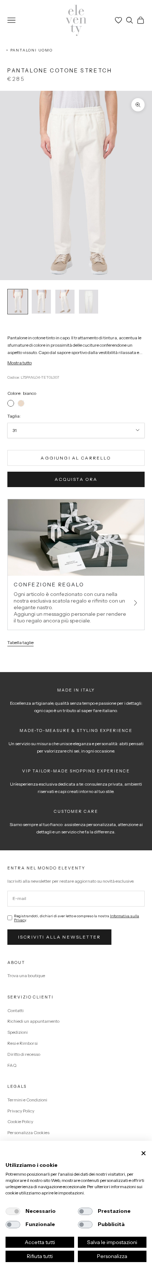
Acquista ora (76, 479)
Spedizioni (17, 1032)
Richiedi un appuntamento (33, 1021)
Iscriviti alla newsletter (59, 937)
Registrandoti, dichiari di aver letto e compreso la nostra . (76, 918)
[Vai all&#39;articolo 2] (41, 301)
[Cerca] (129, 20)
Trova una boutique (26, 975)
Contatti (15, 1010)
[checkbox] (13, 1211)
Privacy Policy (20, 1111)
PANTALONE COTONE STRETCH (59, 70)
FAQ (12, 1065)
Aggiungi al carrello (76, 458)
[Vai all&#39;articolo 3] (65, 301)
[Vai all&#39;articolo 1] (17, 301)
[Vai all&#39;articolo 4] (88, 301)
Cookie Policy (20, 1121)
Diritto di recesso (23, 1054)
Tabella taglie (20, 642)
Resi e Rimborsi (22, 1043)
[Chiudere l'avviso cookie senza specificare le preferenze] (143, 1153)
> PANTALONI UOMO (29, 50)
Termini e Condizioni (27, 1100)
